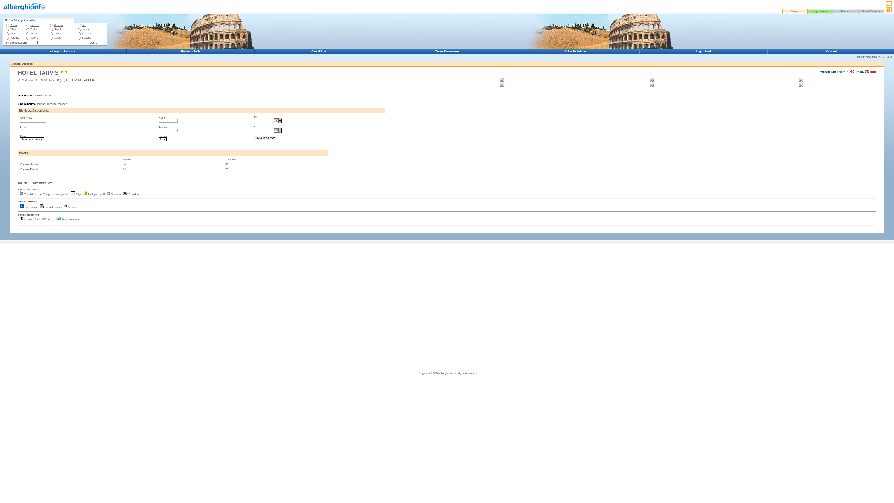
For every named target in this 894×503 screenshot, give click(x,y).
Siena (33, 33)
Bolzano (86, 37)
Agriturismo (820, 11)
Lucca (85, 29)
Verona (34, 37)
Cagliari (58, 37)
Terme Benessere (447, 51)
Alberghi (794, 11)
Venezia (58, 25)
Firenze (34, 25)
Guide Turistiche (871, 11)
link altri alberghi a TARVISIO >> (875, 56)
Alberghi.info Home (62, 51)
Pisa (12, 33)
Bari (84, 25)
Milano (13, 29)
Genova (58, 33)
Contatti (831, 51)
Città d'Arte (318, 51)
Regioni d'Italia (190, 51)
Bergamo (87, 33)
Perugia (14, 37)
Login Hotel (703, 51)
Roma (13, 25)
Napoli (57, 29)
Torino (33, 29)
